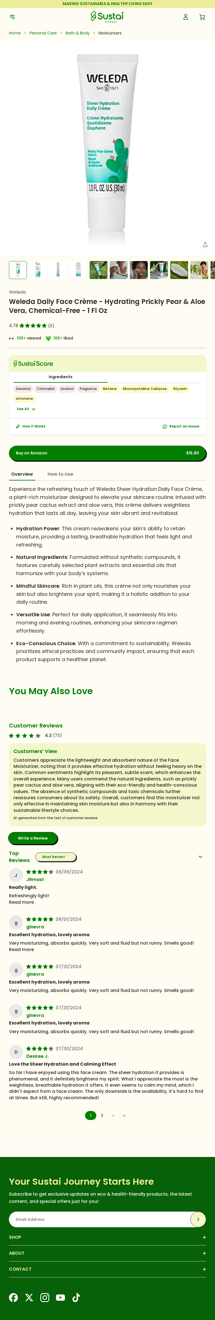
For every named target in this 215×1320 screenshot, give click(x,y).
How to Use (60, 474)
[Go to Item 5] (99, 270)
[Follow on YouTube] (60, 1297)
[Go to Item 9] (179, 270)
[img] (40, 871)
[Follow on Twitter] (29, 1297)
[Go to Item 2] (38, 270)
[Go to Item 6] (119, 270)
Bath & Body (78, 33)
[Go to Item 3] (58, 270)
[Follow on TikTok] (76, 1297)
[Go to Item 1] (18, 270)
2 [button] (102, 1115)
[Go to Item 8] (159, 270)
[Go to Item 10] (199, 270)
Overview (22, 474)
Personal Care (43, 33)
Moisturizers (110, 33)
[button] (33, 325)
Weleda (17, 292)
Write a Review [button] (33, 838)
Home (15, 33)
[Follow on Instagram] (44, 1297)
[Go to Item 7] (139, 270)
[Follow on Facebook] (13, 1297)
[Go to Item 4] (78, 270)
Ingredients (61, 377)
